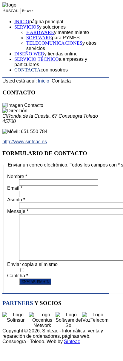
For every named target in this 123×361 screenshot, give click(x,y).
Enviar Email (35, 281)
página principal (46, 21)
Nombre (17, 176)
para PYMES (66, 37)
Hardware (40, 32)
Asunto (16, 199)
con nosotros (54, 69)
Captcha (17, 275)
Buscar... (11, 10)
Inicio (21, 21)
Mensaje (17, 211)
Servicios (26, 26)
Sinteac (72, 341)
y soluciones (52, 26)
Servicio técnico (36, 59)
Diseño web (29, 53)
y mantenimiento (71, 32)
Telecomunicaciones (54, 43)
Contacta (27, 69)
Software (39, 37)
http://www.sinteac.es (24, 141)
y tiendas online (61, 53)
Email (14, 188)
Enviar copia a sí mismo (32, 264)
